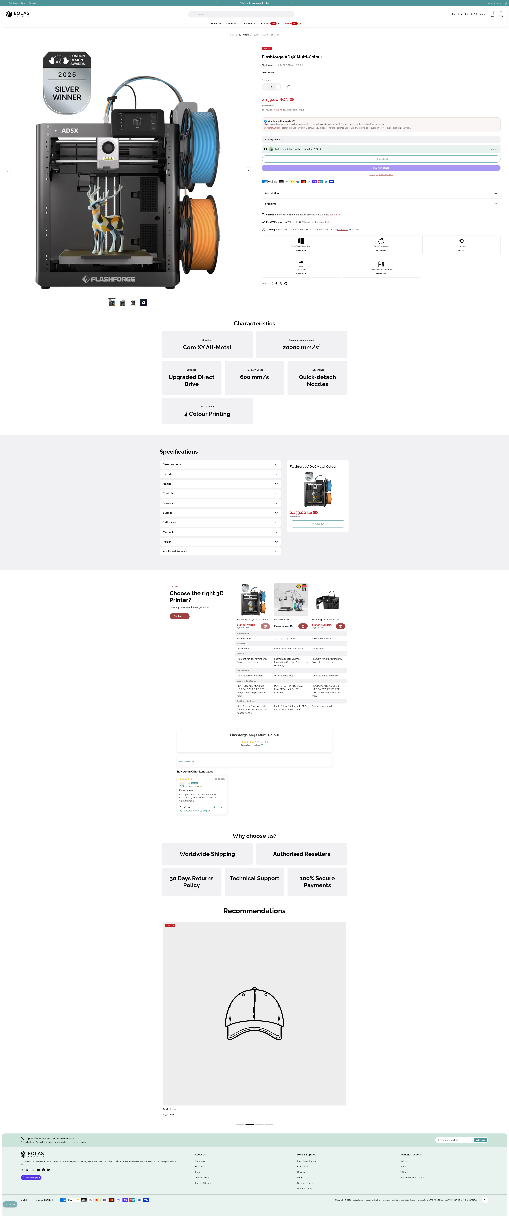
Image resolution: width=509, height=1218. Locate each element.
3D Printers (244, 35)
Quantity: (266, 80)
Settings (404, 1172)
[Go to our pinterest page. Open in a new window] (43, 1169)
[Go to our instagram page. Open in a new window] (27, 1169)
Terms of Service (203, 1183)
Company (200, 1161)
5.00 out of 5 (261, 742)
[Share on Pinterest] (285, 283)
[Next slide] (292, 3)
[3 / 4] (133, 302)
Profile (403, 1166)
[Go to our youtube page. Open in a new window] (38, 1169)
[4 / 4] (143, 302)
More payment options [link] (381, 174)
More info (494, 149)
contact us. (326, 222)
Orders (403, 1161)
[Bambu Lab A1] (291, 599)
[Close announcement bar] (505, 3)
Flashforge (267, 65)
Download (301, 250)
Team (198, 1172)
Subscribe (480, 1140)
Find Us (199, 1166)
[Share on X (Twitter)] (281, 283)
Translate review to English (196, 810)
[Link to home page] (33, 1154)
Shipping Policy (305, 1183)
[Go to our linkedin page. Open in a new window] (48, 1169)
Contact (32, 3)
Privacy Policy (202, 1177)
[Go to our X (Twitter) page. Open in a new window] (32, 1169)
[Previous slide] (216, 3)
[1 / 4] (112, 302)
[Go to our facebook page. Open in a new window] (22, 1169)
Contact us (179, 616)
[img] (186, 779)
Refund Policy (304, 1188)
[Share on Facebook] (276, 283)
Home (231, 35)
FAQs (300, 1177)
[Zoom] (248, 50)
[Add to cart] (303, 626)
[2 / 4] (122, 302)
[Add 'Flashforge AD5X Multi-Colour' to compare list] (289, 87)
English (455, 14)
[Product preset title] (254, 1014)
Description (272, 193)
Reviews (301, 1172)
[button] (180, 807)
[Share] (271, 283)
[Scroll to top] (485, 1200)
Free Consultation (16, 3)
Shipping (278, 110)
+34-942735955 (494, 3)
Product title (169, 1109)
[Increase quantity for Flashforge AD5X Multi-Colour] (277, 86)
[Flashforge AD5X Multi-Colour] (253, 599)
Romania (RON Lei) (474, 14)
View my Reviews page (412, 1177)
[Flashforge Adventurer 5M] (328, 599)
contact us (335, 214)
